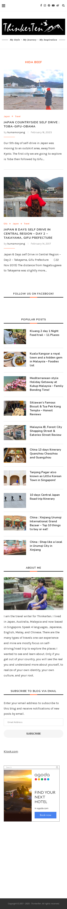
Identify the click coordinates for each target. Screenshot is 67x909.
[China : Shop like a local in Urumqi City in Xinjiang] (15, 547)
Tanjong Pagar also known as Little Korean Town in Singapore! (45, 476)
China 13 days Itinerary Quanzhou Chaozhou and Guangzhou (45, 453)
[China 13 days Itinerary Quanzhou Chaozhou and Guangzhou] (15, 455)
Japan (7, 116)
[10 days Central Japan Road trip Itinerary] (15, 500)
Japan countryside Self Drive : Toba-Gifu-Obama (32, 124)
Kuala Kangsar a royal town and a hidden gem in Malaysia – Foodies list (46, 359)
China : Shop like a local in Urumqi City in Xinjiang (46, 546)
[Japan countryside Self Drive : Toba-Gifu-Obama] (33, 89)
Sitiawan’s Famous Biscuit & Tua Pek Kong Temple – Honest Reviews (45, 408)
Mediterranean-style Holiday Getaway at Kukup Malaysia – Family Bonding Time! (46, 384)
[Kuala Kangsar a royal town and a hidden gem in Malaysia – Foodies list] (15, 359)
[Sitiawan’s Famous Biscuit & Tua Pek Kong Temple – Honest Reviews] (15, 408)
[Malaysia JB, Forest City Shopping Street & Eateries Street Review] (15, 432)
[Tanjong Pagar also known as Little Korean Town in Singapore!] (15, 477)
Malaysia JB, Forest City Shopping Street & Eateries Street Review (46, 431)
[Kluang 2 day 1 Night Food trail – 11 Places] (15, 336)
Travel (17, 116)
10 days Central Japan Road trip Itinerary (45, 497)
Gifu (5, 223)
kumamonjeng (16, 132)
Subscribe (33, 733)
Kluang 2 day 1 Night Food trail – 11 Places (44, 333)
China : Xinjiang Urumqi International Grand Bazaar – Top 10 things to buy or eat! (45, 523)
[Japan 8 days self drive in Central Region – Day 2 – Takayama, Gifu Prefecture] (33, 197)
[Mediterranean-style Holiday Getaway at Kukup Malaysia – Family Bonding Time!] (15, 383)
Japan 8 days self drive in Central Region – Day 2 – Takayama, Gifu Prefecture (28, 234)
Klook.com (11, 751)
